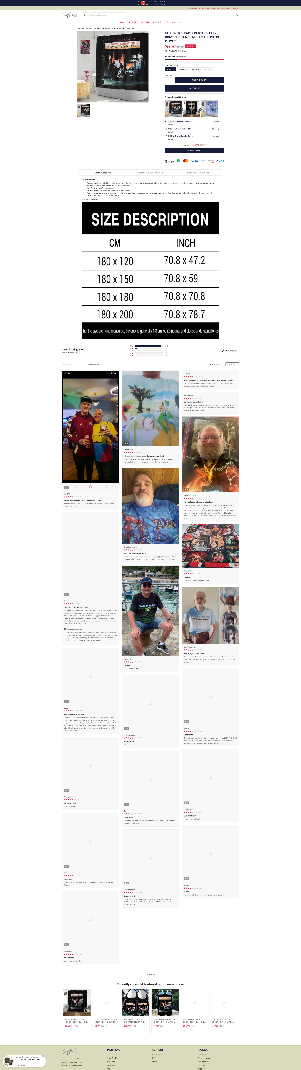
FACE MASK (157, 22)
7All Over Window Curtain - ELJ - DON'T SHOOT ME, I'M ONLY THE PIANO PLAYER (181, 129)
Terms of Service (204, 8)
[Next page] (240, 1036)
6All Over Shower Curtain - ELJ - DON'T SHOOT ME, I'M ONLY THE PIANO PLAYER (185, 121)
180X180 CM (195, 69)
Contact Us (176, 22)
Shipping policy (215, 8)
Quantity (168, 75)
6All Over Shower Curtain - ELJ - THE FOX (181, 136)
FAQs (167, 22)
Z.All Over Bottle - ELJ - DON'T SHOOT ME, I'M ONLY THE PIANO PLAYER (164, 1046)
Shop (122, 22)
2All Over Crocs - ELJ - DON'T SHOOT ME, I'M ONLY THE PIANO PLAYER (135, 1046)
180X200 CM (207, 69)
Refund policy (226, 8)
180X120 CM (173, 65)
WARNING (235, 8)
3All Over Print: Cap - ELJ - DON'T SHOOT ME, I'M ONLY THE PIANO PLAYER (194, 1046)
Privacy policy (192, 8)
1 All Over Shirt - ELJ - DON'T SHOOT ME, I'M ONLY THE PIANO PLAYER (223, 1046)
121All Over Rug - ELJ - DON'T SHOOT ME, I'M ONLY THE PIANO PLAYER (106, 1046)
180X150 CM (183, 69)
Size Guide (145, 22)
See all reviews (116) (69, 352)
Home (79, 29)
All (83, 29)
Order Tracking (133, 22)
